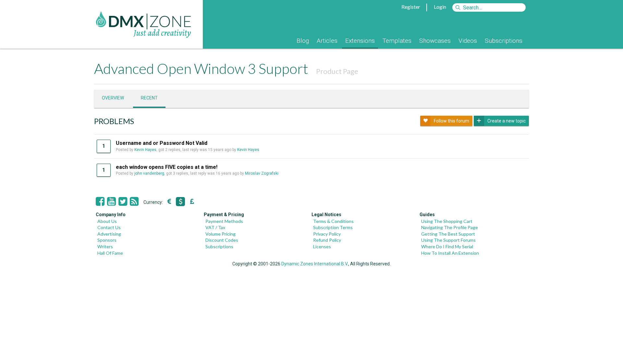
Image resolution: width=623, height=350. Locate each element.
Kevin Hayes (145, 149)
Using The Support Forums (448, 240)
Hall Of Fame (110, 253)
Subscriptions (503, 40)
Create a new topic (506, 120)
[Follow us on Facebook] (100, 201)
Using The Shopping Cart (446, 221)
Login (440, 7)
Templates (397, 40)
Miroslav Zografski (261, 173)
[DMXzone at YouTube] (111, 201)
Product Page (337, 71)
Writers (105, 246)
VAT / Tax (215, 227)
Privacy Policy (327, 234)
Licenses (322, 246)
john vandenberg (149, 173)
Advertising (109, 234)
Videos (467, 40)
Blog (303, 40)
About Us (107, 221)
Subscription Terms (333, 227)
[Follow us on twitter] (122, 201)
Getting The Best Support (448, 234)
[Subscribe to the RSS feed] (134, 201)
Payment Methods (224, 221)
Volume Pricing (220, 234)
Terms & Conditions (333, 221)
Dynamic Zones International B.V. (314, 263)
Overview (113, 97)
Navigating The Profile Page (449, 227)
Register (410, 7)
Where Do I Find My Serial (447, 246)
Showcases (435, 40)
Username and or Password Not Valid (161, 143)
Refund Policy (327, 240)
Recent (149, 97)
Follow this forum (451, 120)
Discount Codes (221, 240)
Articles (327, 40)
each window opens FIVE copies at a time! (166, 167)
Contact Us (109, 227)
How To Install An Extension (450, 253)
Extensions (360, 40)
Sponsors (106, 240)
